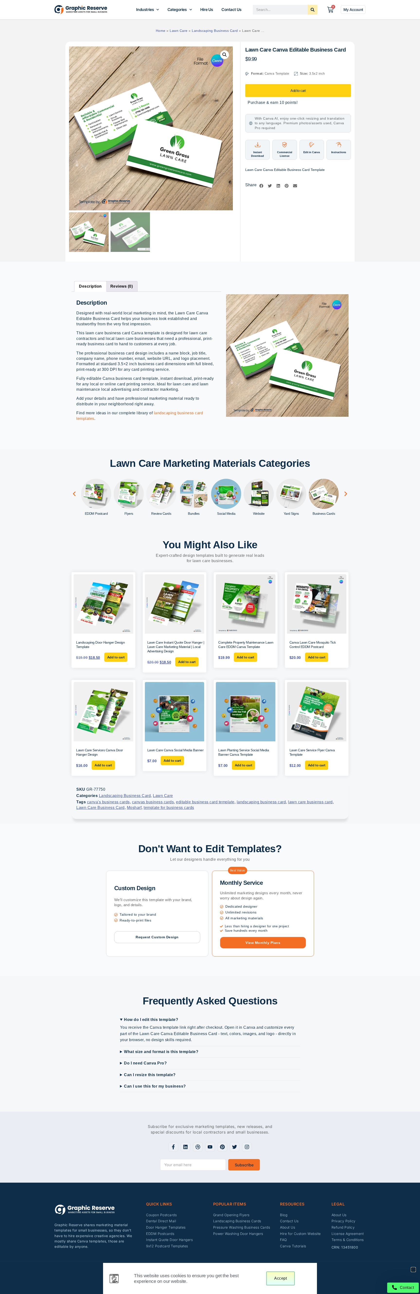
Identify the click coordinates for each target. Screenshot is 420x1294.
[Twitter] (234, 1147)
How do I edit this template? (151, 1020)
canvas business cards (153, 802)
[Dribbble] (198, 1147)
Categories (177, 9)
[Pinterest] (222, 1147)
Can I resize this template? (150, 1075)
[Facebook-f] (173, 1147)
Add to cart (298, 91)
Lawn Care (179, 31)
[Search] (312, 10)
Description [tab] (90, 286)
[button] (224, 54)
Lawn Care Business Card (100, 808)
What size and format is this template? (161, 1052)
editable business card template (205, 802)
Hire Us (206, 9)
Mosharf (134, 808)
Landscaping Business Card (215, 31)
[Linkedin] (185, 1147)
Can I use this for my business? (155, 1086)
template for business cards (169, 808)
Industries (145, 9)
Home (161, 31)
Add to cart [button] (116, 657)
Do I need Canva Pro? (145, 1063)
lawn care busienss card (310, 802)
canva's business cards (108, 802)
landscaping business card (261, 802)
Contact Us (231, 9)
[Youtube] (210, 1147)
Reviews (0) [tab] (121, 286)
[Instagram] (247, 1147)
